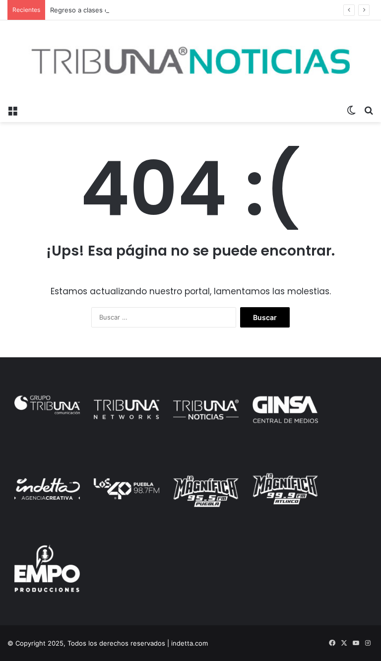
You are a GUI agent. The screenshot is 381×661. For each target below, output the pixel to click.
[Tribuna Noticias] (190, 60)
